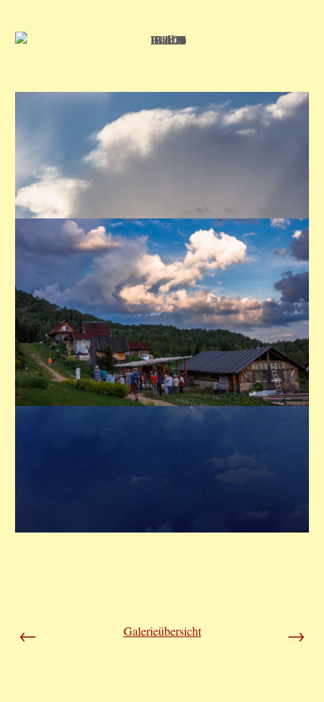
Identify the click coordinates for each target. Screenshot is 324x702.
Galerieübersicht (162, 631)
